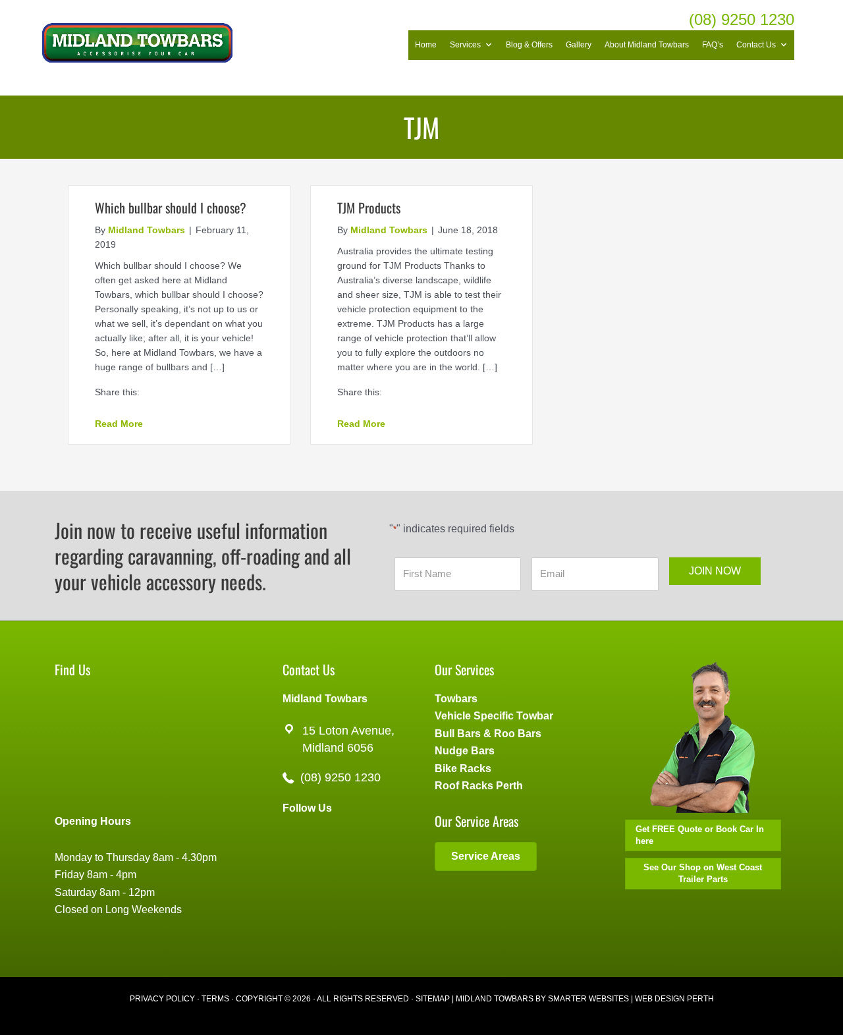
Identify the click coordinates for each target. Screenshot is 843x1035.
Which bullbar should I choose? (170, 207)
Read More (119, 423)
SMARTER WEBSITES (588, 998)
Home (426, 44)
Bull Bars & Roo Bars (488, 733)
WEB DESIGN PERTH (674, 998)
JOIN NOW (715, 570)
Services (465, 44)
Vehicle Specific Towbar (494, 715)
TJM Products (368, 207)
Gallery (578, 44)
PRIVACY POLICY (162, 998)
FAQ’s (712, 44)
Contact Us (756, 44)
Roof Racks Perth (479, 785)
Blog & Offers (529, 44)
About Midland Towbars (647, 44)
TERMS (215, 998)
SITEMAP (433, 998)
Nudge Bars (465, 750)
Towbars (456, 698)
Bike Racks (463, 768)
